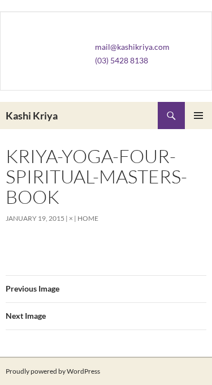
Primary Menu (198, 115)
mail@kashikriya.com (132, 47)
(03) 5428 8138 (121, 60)
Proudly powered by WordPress (53, 371)
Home (87, 218)
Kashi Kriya (32, 115)
